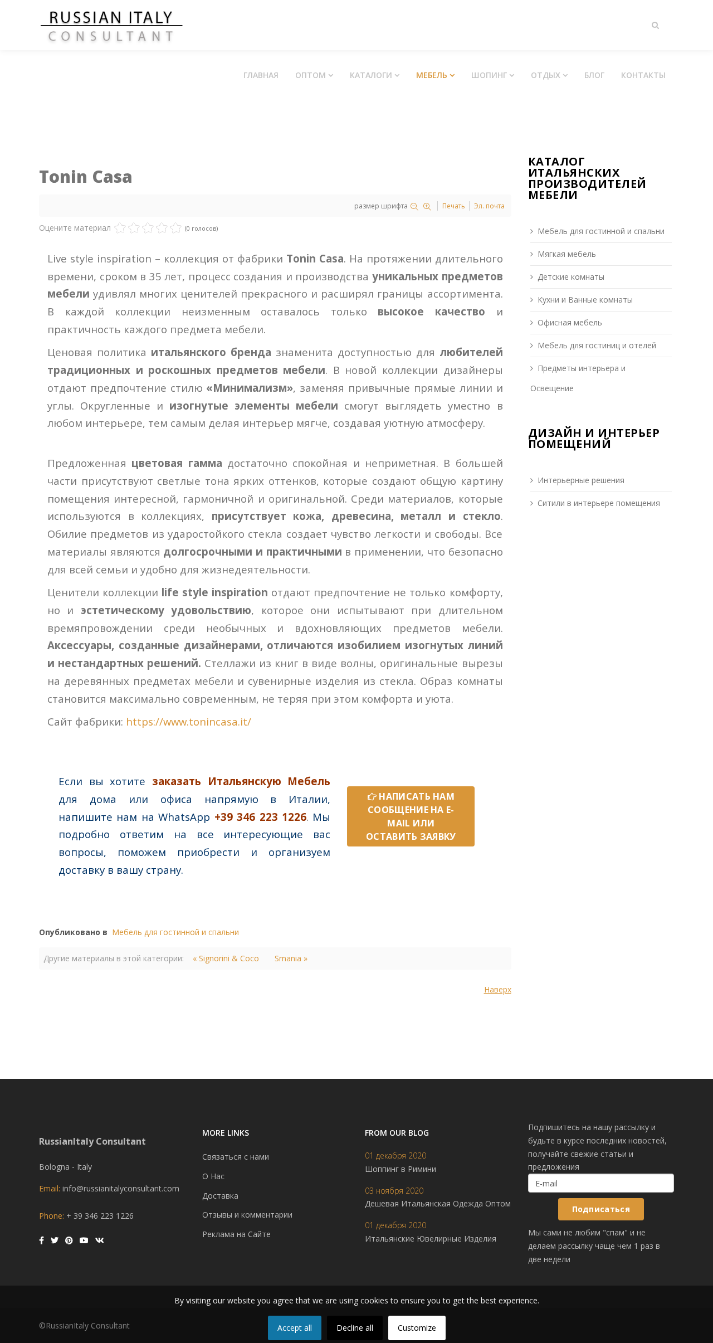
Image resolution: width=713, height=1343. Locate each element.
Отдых (545, 75)
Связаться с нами (235, 1156)
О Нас (213, 1176)
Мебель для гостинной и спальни (175, 932)
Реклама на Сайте (236, 1234)
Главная (261, 75)
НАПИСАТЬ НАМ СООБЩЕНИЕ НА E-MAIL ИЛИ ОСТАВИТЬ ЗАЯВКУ (411, 816)
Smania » (291, 958)
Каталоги (371, 75)
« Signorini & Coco (226, 958)
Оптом (310, 75)
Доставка (220, 1195)
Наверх (497, 989)
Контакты (643, 75)
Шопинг (489, 75)
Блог (594, 75)
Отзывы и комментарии (247, 1214)
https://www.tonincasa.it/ (188, 721)
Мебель (431, 75)
